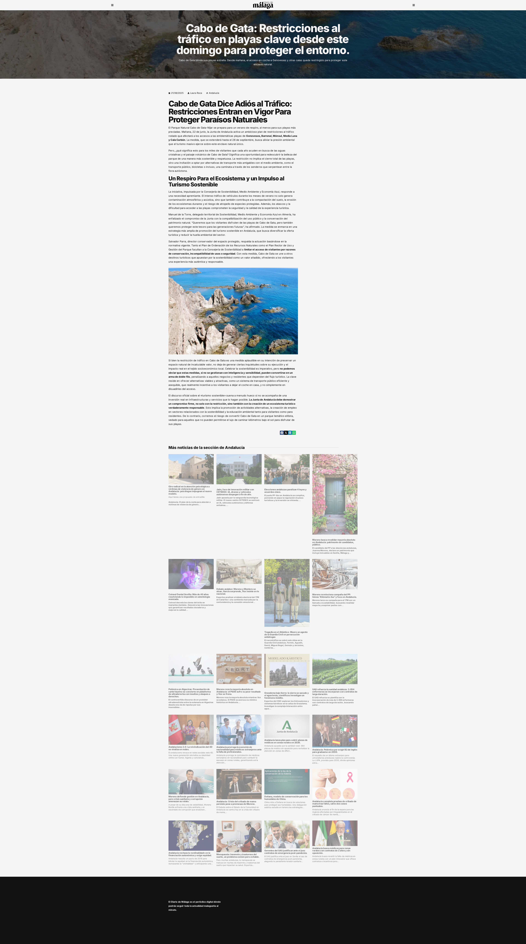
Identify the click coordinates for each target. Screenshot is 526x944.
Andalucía (214, 93)
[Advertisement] (334, 110)
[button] (112, 5)
